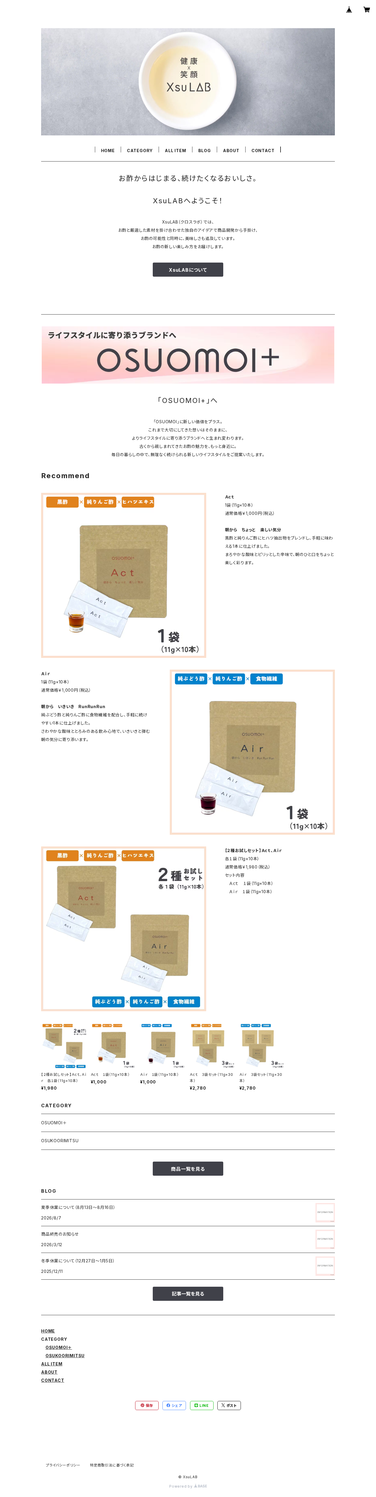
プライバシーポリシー (63, 1465)
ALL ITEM (175, 150)
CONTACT (263, 150)
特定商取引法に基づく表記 (112, 1465)
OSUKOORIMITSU (59, 1140)
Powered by (181, 1486)
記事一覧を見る (188, 1294)
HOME (108, 150)
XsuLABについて (188, 270)
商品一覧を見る (188, 1169)
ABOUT (231, 150)
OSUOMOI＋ (54, 1122)
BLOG (204, 150)
